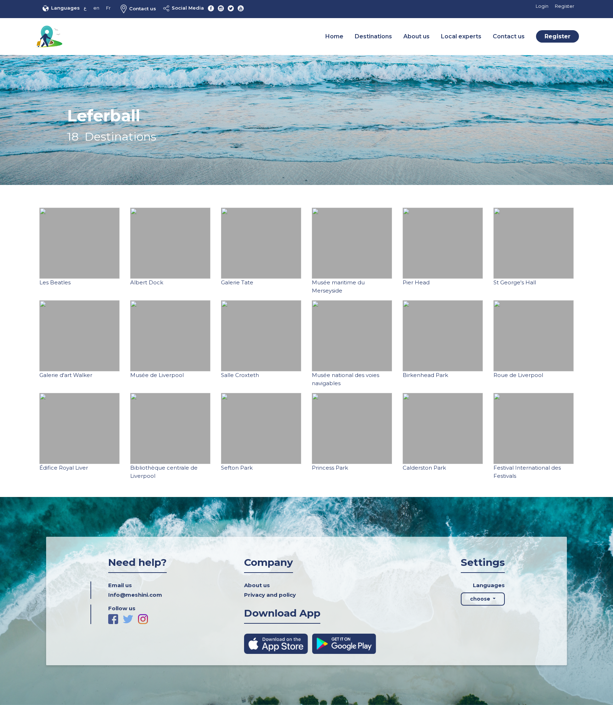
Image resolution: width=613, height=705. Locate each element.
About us (416, 36)
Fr (108, 8)
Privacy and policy (270, 594)
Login (542, 6)
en (96, 8)
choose (481, 599)
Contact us (142, 8)
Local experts (461, 36)
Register (564, 6)
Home (334, 36)
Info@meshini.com (135, 594)
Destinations (373, 36)
